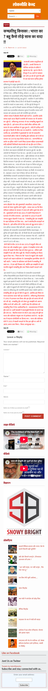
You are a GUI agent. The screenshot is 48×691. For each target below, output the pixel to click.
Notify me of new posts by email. (12, 412)
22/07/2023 (22, 47)
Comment (6, 349)
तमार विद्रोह (23, 588)
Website (5, 397)
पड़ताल (6, 25)
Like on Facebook (11, 653)
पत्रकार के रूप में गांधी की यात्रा (29, 619)
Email (5, 386)
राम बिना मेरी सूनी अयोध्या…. (28, 578)
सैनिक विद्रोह (23, 609)
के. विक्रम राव (10, 47)
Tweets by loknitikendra (11, 666)
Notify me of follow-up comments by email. (15, 408)
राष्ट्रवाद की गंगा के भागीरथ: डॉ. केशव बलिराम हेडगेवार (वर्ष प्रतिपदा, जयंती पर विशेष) (31, 643)
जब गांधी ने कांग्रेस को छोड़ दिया (29, 599)
